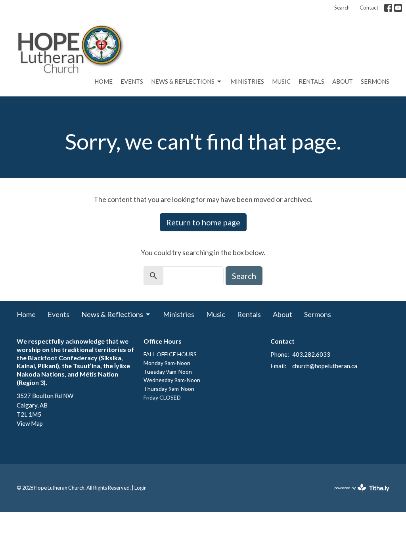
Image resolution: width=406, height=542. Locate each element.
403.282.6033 (311, 354)
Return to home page (203, 222)
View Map (30, 423)
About (342, 81)
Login (140, 487)
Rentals (311, 81)
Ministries (247, 81)
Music (281, 81)
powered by (357, 494)
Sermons (375, 81)
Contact (369, 7)
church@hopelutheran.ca (324, 365)
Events (132, 81)
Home (103, 81)
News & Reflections (182, 81)
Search (342, 7)
